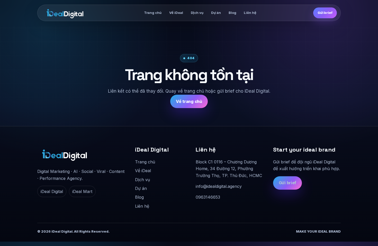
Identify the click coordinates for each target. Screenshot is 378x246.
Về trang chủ (189, 101)
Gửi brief (325, 13)
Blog (232, 13)
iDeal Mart (82, 191)
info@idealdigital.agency (219, 186)
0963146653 (208, 197)
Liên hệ (250, 13)
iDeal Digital (52, 191)
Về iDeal (176, 13)
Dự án (216, 13)
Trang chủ (152, 13)
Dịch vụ (197, 13)
